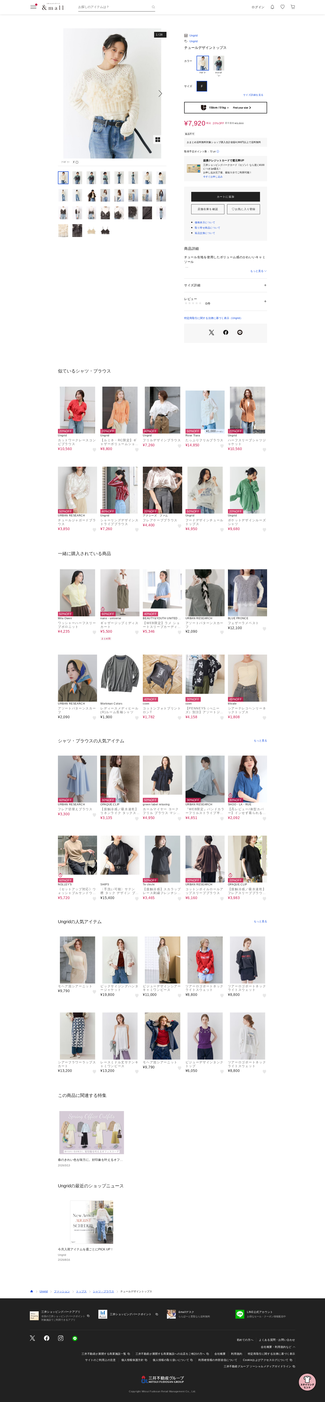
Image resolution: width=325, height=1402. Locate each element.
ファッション (62, 1291)
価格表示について (205, 222)
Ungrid (193, 35)
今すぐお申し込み (213, 176)
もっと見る (257, 271)
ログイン (258, 7)
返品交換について (205, 233)
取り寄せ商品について (207, 227)
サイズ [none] (188, 86)
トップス (81, 1291)
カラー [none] (188, 61)
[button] (112, 93)
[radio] (203, 66)
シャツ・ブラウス (103, 1291)
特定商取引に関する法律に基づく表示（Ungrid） (213, 318)
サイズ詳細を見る (253, 95)
